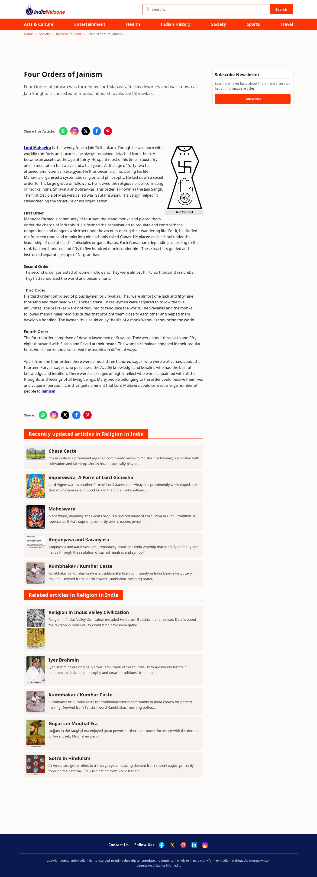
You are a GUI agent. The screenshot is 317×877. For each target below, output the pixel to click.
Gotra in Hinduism (70, 758)
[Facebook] (161, 845)
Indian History (176, 24)
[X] (172, 845)
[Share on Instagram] (74, 131)
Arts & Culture (39, 24)
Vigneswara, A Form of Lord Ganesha (91, 477)
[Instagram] (205, 845)
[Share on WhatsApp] (63, 131)
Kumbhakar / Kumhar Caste (81, 566)
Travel (287, 24)
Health (133, 24)
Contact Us (118, 844)
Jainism (48, 391)
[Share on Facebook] (97, 131)
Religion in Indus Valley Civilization (89, 612)
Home (28, 34)
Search (281, 9)
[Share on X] (85, 131)
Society (218, 24)
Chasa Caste (63, 451)
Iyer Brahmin (64, 660)
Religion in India (69, 34)
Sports (253, 24)
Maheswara (62, 509)
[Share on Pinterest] (108, 131)
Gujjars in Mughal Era (73, 723)
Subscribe (253, 99)
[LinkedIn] (194, 845)
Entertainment (89, 24)
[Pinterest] (183, 845)
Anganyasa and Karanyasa (79, 539)
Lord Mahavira (37, 147)
